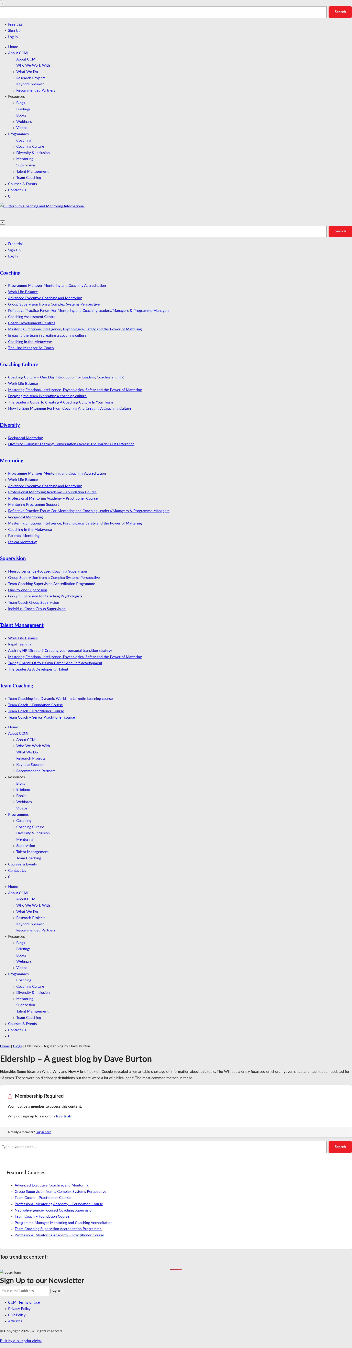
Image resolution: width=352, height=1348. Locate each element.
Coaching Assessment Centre (31, 317)
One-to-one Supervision (27, 590)
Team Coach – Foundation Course (35, 705)
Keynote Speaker (30, 84)
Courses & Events (22, 184)
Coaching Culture (30, 146)
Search (340, 12)
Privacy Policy (19, 1309)
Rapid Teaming (19, 644)
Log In (13, 37)
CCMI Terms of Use (24, 1302)
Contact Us (17, 190)
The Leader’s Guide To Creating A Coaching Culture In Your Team (60, 402)
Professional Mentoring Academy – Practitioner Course (53, 498)
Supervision (25, 165)
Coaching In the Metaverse (30, 342)
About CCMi (18, 53)
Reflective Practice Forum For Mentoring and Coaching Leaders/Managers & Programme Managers (88, 311)
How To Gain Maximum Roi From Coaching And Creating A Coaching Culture (69, 408)
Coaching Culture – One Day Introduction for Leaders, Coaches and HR (66, 377)
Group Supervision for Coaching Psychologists (45, 596)
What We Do (27, 72)
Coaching (23, 140)
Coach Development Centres (31, 323)
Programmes (18, 134)
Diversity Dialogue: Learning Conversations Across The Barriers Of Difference (71, 444)
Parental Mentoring (24, 536)
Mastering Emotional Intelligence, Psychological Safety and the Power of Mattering (75, 329)
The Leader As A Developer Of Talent (38, 669)
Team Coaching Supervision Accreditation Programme (51, 584)
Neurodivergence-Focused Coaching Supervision (47, 571)
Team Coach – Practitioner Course (36, 711)
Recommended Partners (35, 90)
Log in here (43, 1132)
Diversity (10, 425)
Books (21, 115)
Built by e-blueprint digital (21, 1341)
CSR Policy (16, 1315)
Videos (21, 128)
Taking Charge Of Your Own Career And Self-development (55, 663)
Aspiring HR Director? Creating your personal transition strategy (60, 651)
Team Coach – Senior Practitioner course (41, 717)
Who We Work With (33, 65)
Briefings (23, 109)
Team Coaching (28, 178)
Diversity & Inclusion (33, 153)
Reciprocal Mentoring (25, 438)
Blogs (20, 103)
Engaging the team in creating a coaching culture (47, 336)
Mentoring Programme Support (33, 505)
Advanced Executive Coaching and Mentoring (45, 298)
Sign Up (14, 31)
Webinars (24, 122)
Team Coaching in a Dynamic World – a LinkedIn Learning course (60, 699)
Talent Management (32, 172)
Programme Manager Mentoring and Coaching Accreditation (57, 286)
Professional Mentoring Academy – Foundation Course (52, 492)
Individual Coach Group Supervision (37, 609)
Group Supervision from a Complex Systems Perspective (54, 304)
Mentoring (24, 159)
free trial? (64, 1116)
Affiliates (15, 1321)
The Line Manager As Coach (31, 348)
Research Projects (30, 78)
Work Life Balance (23, 292)
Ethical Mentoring (22, 542)
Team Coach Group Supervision (33, 603)
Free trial (15, 24)
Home (13, 47)
